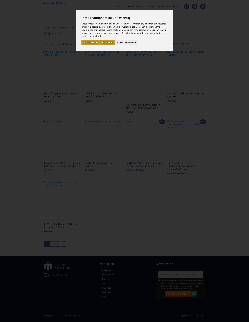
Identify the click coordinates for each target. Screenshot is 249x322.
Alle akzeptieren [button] (91, 42)
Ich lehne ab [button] (107, 42)
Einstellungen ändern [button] (126, 42)
